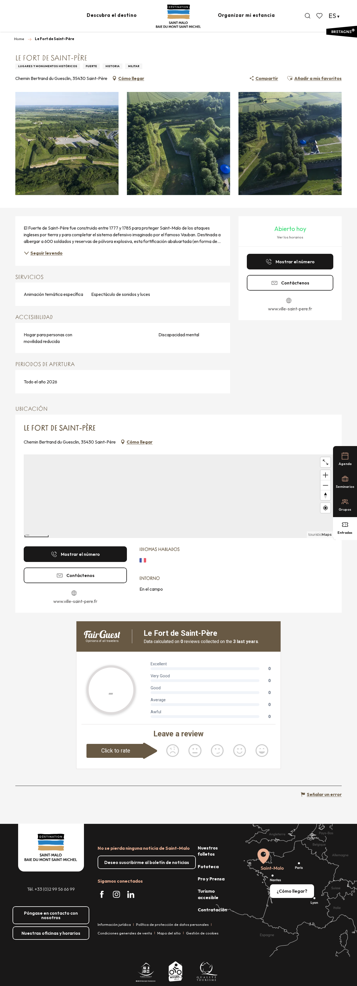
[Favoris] (320, 16)
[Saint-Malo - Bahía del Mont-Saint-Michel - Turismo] (178, 16)
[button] (307, 15)
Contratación (212, 909)
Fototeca (208, 866)
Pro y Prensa (211, 879)
